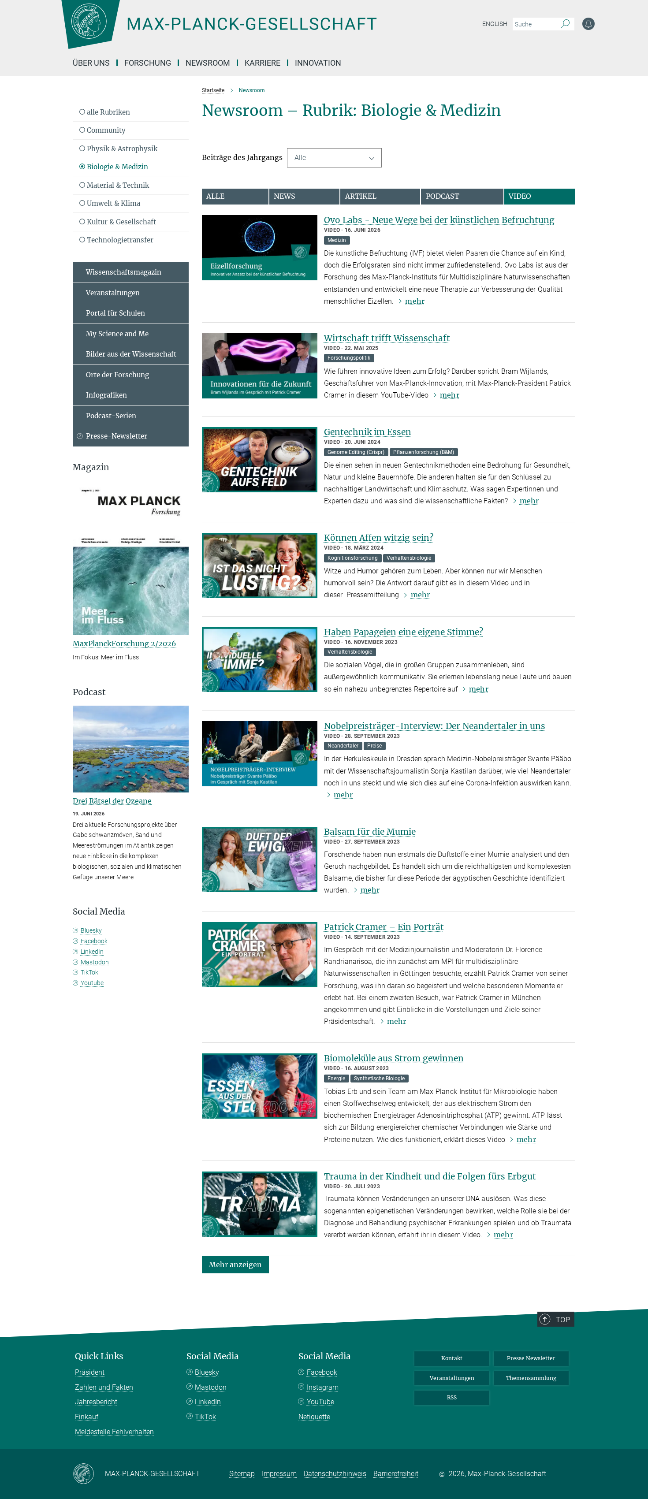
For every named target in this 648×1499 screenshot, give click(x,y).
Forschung (147, 63)
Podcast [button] (89, 692)
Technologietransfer (119, 240)
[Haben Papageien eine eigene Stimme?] (259, 659)
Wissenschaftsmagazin (123, 272)
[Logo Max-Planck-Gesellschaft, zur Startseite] (219, 31)
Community (105, 130)
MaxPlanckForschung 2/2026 (124, 643)
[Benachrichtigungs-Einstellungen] (588, 24)
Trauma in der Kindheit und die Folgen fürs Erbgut (430, 1176)
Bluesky (91, 930)
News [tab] (284, 196)
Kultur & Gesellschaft (120, 222)
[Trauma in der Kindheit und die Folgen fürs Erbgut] (259, 1204)
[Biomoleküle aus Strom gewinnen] (259, 1086)
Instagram (323, 1387)
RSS (452, 1397)
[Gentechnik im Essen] (259, 459)
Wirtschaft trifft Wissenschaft (387, 338)
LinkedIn (92, 951)
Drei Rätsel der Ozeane (112, 800)
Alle (300, 157)
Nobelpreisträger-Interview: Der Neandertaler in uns (434, 726)
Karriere (262, 63)
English (494, 23)
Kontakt (451, 1358)
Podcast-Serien (111, 416)
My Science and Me (117, 334)
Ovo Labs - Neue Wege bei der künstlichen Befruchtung (439, 220)
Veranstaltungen (113, 293)
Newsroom (208, 63)
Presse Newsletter (531, 1358)
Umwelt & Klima (112, 203)
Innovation (318, 63)
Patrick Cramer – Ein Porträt (384, 927)
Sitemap (242, 1473)
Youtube (92, 982)
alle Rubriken (107, 112)
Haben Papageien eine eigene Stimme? (403, 632)
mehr (414, 301)
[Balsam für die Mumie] (259, 859)
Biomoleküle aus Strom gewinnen (394, 1058)
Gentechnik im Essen (367, 432)
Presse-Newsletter (116, 436)
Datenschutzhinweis (335, 1473)
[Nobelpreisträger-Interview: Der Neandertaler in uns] (259, 753)
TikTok (89, 972)
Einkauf (86, 1417)
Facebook (94, 941)
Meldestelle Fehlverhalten (114, 1432)
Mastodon (95, 962)
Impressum (279, 1473)
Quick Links (99, 1356)
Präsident (89, 1372)
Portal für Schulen (115, 313)
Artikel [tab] (360, 196)
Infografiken (106, 395)
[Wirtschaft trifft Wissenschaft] (259, 365)
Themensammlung (531, 1378)
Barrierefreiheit (395, 1473)
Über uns (91, 63)
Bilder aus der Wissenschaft (131, 354)
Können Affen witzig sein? (378, 537)
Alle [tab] (215, 196)
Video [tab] (520, 196)
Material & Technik (117, 185)
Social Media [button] (99, 912)
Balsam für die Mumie (370, 831)
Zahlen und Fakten (104, 1387)
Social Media (212, 1356)
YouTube (320, 1402)
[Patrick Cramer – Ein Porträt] (259, 954)
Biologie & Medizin (116, 167)
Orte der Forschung (117, 375)
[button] (235, 1264)
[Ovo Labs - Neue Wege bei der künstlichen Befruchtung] (259, 247)
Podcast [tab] (442, 196)
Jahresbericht (96, 1402)
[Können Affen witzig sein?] (259, 565)
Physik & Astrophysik (121, 149)
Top (563, 1319)
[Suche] (565, 24)
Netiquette (314, 1417)
